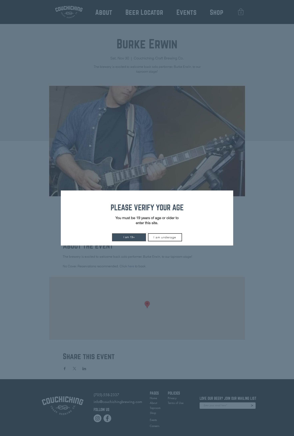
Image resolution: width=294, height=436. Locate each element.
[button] (129, 237)
